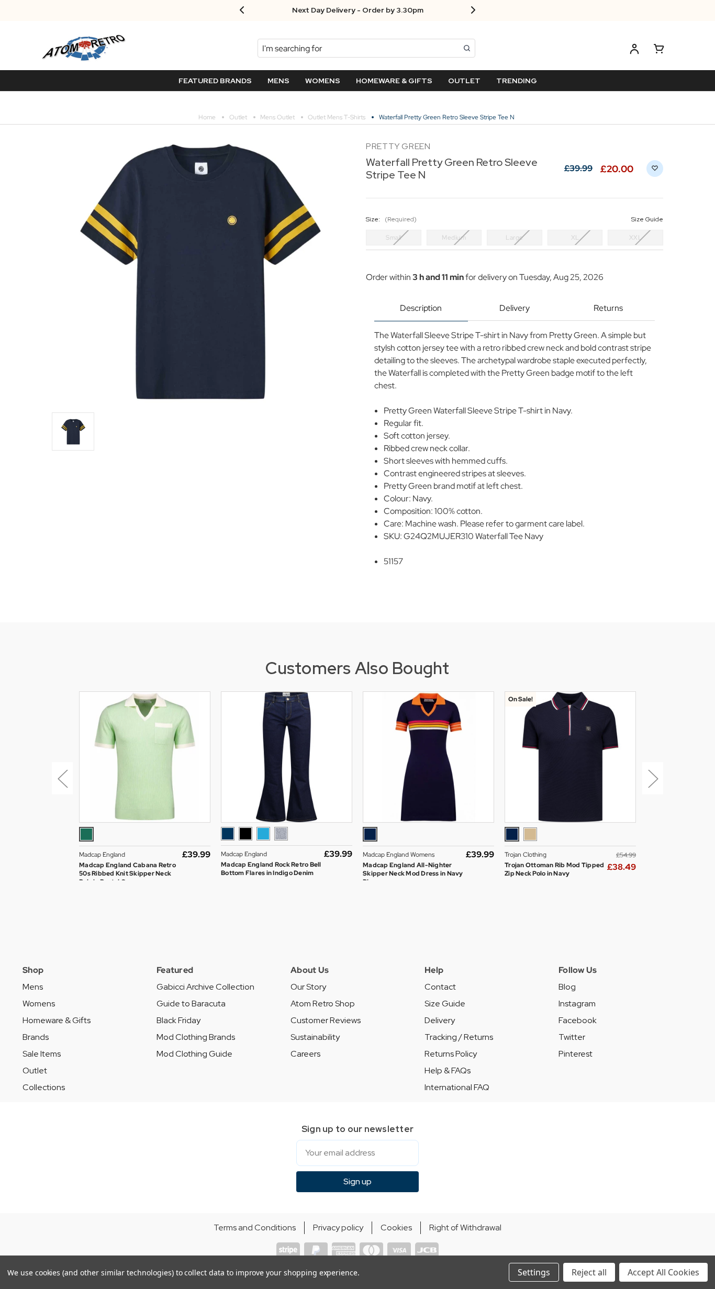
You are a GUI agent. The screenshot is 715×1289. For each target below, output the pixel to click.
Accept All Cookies (663, 1272)
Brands (36, 1037)
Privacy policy (338, 1227)
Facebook (577, 1020)
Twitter (571, 1037)
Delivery (514, 307)
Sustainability (315, 1037)
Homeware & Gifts (57, 1020)
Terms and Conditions (255, 1227)
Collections (44, 1087)
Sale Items (42, 1053)
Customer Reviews (326, 1020)
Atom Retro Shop (323, 1003)
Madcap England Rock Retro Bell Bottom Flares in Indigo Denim (271, 868)
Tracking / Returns (458, 1037)
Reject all (589, 1272)
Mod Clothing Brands (196, 1037)
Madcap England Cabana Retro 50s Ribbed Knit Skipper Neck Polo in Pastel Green (127, 873)
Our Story (308, 986)
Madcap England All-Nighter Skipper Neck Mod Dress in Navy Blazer (413, 873)
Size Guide (444, 1003)
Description (421, 307)
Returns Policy (450, 1053)
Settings (534, 1272)
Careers (305, 1053)
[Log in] (634, 50)
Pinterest (575, 1053)
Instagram (577, 1003)
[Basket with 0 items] (659, 50)
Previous (62, 778)
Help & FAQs (447, 1070)
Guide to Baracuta (191, 1003)
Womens (39, 1003)
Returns (608, 307)
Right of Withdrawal (465, 1227)
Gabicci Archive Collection (205, 986)
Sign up (357, 1181)
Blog (567, 986)
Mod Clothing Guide (194, 1053)
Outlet (35, 1070)
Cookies (396, 1227)
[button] (60, 786)
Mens (33, 986)
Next (652, 778)
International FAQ (456, 1087)
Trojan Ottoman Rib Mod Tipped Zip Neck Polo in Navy (554, 869)
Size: (514, 219)
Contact (440, 986)
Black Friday (178, 1020)
